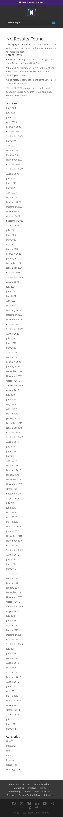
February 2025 (13, 126)
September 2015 (14, 606)
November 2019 (14, 376)
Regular (10, 760)
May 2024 (11, 140)
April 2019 (11, 408)
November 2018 (14, 427)
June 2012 (11, 686)
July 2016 (10, 559)
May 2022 (11, 239)
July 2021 (10, 286)
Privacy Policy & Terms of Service (36, 795)
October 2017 (13, 488)
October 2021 (13, 272)
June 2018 (11, 451)
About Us (14, 784)
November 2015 (14, 597)
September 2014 (14, 644)
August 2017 (12, 498)
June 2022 (11, 234)
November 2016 (14, 540)
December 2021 (14, 263)
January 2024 (13, 154)
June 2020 (11, 343)
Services (26, 784)
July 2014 (10, 648)
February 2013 (13, 677)
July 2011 (10, 719)
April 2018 (11, 460)
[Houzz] (29, 808)
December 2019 (14, 371)
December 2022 (14, 206)
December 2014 (14, 634)
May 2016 (11, 568)
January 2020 (13, 366)
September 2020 (14, 329)
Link (8, 750)
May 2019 (11, 404)
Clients (27, 791)
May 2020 (11, 347)
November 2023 (14, 159)
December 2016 (14, 535)
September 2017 (14, 493)
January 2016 (13, 587)
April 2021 (11, 300)
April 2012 (11, 691)
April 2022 (11, 244)
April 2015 (11, 625)
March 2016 (12, 578)
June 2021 (11, 291)
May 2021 (11, 296)
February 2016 (13, 583)
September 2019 (14, 385)
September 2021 (14, 277)
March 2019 (12, 413)
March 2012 (12, 695)
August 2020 (12, 333)
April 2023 (11, 192)
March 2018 (12, 465)
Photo (9, 755)
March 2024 (12, 150)
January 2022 (13, 258)
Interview (11, 745)
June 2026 (11, 107)
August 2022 (12, 225)
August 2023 (12, 173)
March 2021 (12, 305)
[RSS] (37, 808)
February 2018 (13, 470)
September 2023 (14, 169)
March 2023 (12, 197)
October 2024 (13, 131)
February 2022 (13, 253)
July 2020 (10, 338)
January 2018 (13, 474)
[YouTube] (44, 803)
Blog (36, 791)
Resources (11, 764)
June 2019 (11, 399)
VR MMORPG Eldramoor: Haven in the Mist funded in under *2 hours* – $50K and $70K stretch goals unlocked (29, 92)
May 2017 (11, 512)
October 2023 (13, 164)
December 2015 (14, 592)
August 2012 (12, 681)
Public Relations (42, 784)
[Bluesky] (29, 803)
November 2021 (14, 267)
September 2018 (14, 437)
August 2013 (12, 662)
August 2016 (12, 554)
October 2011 (13, 709)
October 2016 (13, 545)
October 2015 (13, 601)
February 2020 (13, 361)
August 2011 (12, 714)
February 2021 (13, 310)
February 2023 (13, 202)
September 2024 (14, 136)
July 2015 (10, 615)
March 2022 (12, 249)
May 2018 (11, 455)
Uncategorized (13, 769)
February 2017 (13, 526)
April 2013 (11, 672)
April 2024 (11, 145)
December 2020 (14, 314)
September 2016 (14, 550)
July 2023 (10, 178)
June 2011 (11, 724)
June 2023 (11, 183)
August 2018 (12, 441)
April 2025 (11, 122)
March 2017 (12, 521)
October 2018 (13, 432)
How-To (10, 741)
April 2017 (11, 517)
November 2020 (14, 319)
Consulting (14, 791)
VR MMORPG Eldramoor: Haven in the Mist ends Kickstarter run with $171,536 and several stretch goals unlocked (31, 71)
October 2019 (13, 380)
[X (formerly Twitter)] (21, 803)
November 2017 (14, 484)
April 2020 (11, 352)
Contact (46, 791)
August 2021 (12, 282)
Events (42, 787)
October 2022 (13, 216)
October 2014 (13, 639)
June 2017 (11, 507)
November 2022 (14, 211)
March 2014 (12, 658)
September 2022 (14, 220)
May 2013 (11, 667)
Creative (32, 787)
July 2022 (10, 230)
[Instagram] (52, 803)
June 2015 (11, 620)
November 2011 (14, 705)
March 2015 (12, 630)
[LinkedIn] (37, 803)
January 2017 (13, 531)
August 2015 (12, 611)
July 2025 (10, 112)
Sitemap (11, 795)
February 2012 (13, 700)
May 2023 (11, 187)
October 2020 (13, 324)
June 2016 (11, 564)
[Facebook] (14, 803)
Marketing (18, 787)
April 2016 (11, 573)
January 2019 (13, 418)
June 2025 (11, 117)
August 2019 (12, 390)
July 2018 (10, 446)
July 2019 (10, 394)
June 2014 (11, 653)
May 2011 (11, 728)
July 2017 (10, 503)
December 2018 (14, 423)
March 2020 (12, 357)
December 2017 (14, 479)
